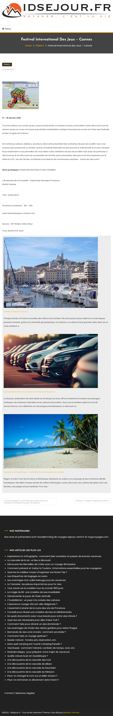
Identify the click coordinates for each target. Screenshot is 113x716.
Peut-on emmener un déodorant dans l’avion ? (33, 679)
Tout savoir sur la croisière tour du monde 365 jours (35, 588)
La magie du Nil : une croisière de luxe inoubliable (33, 592)
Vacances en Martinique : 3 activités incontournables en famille (34, 472)
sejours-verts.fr (76, 536)
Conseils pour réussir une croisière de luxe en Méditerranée (39, 612)
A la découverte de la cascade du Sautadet (31, 667)
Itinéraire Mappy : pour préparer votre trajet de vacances (38, 651)
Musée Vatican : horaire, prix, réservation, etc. (31, 639)
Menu (8, 28)
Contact (9, 693)
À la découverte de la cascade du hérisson (30, 671)
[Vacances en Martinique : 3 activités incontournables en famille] (51, 441)
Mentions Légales (25, 693)
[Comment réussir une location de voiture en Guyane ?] (51, 360)
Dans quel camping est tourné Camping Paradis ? (34, 643)
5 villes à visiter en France (16, 311)
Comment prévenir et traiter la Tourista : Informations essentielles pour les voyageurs (54, 568)
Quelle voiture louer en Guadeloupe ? (27, 655)
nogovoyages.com (98, 536)
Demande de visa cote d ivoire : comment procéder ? (36, 631)
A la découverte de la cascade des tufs (29, 659)
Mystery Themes (71, 712)
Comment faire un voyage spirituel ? (27, 635)
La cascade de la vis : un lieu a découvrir (29, 560)
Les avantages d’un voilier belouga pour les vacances (36, 580)
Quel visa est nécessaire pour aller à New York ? (33, 620)
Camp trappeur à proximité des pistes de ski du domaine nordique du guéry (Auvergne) (26, 501)
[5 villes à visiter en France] (51, 272)
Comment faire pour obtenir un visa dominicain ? (34, 624)
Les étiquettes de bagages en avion (27, 576)
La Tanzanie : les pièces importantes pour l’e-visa (34, 584)
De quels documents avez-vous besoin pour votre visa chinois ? (42, 616)
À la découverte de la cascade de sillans (29, 663)
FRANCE (7, 64)
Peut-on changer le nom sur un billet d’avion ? (32, 675)
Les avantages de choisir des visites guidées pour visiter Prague (42, 627)
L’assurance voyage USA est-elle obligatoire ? (32, 604)
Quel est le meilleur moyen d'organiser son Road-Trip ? (37, 572)
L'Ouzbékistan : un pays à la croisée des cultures (33, 600)
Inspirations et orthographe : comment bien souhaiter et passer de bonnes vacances (54, 556)
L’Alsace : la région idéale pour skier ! (91, 500)
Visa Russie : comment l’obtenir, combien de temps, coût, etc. (41, 647)
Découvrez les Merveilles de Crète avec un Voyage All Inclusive (41, 564)
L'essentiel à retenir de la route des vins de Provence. (36, 608)
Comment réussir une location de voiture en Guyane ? (29, 391)
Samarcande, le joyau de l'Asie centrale (28, 596)
